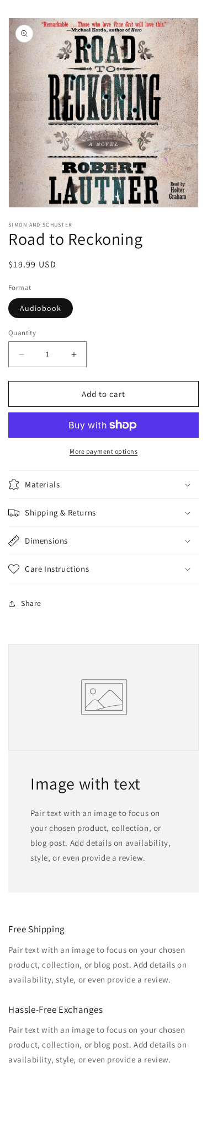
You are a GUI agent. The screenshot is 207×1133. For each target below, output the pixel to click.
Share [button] (31, 603)
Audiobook (40, 308)
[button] (103, 484)
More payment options (103, 451)
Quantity (22, 332)
